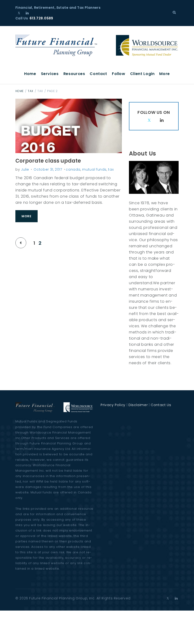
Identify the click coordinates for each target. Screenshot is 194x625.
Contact (98, 73)
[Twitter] (19, 13)
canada (73, 169)
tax (30, 91)
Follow (118, 73)
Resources (74, 73)
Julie (25, 169)
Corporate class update (48, 160)
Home (30, 73)
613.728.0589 (41, 18)
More (164, 73)
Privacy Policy (113, 405)
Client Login (142, 73)
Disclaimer (138, 405)
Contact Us (161, 405)
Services (50, 73)
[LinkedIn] (27, 13)
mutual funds (94, 169)
